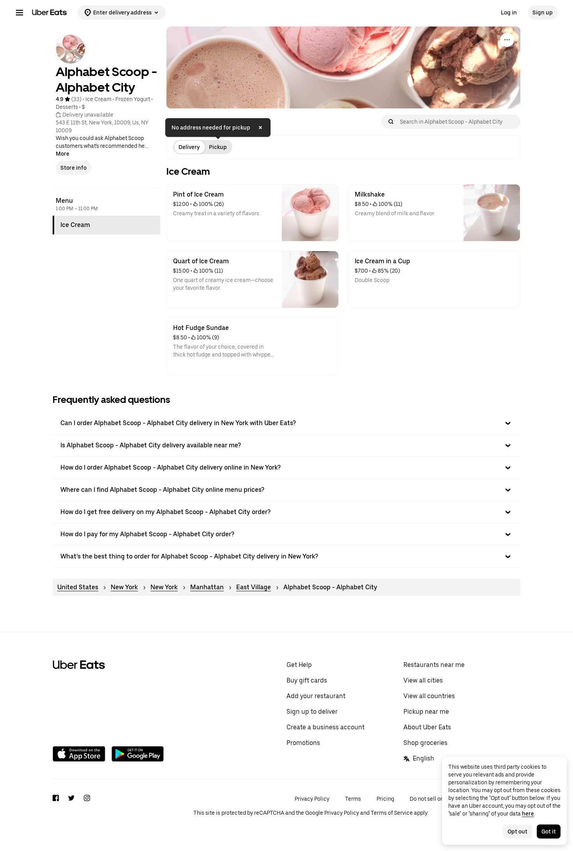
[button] (286, 423)
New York (124, 587)
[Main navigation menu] (19, 12)
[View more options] (507, 40)
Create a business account (325, 727)
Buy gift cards (306, 680)
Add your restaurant (315, 696)
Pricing (385, 799)
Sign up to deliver (312, 711)
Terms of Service (392, 813)
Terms (353, 799)
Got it (548, 831)
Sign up (542, 12)
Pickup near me (426, 711)
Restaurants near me (434, 664)
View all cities (423, 680)
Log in (509, 12)
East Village (253, 587)
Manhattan (207, 587)
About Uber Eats (427, 727)
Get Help (299, 664)
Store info (73, 168)
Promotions (303, 742)
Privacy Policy (312, 799)
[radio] (189, 147)
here (528, 813)
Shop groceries (425, 742)
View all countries (429, 696)
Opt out (517, 831)
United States (77, 587)
